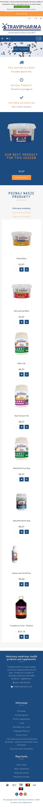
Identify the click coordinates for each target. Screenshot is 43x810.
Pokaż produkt (21, 177)
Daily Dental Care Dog (21, 468)
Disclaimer (21, 711)
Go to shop (21, 49)
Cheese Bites (21, 258)
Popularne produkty (22, 216)
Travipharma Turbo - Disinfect (21, 626)
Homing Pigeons (21, 715)
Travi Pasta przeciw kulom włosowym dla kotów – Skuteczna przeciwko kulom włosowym (21, 742)
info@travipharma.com (22, 686)
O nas (21, 723)
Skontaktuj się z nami (21, 727)
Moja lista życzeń (21, 773)
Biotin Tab (21, 363)
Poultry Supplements (21, 719)
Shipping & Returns (22, 731)
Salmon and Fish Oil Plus (21, 573)
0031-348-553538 (22, 682)
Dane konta (21, 765)
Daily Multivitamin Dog (21, 521)
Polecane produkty (21, 208)
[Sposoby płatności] (7, 785)
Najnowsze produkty (21, 212)
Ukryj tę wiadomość (22, 7)
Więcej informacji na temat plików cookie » (22, 9)
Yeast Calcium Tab (22, 416)
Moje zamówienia (21, 769)
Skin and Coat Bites (21, 311)
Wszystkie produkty (22, 777)
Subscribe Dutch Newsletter (21, 749)
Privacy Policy (21, 735)
